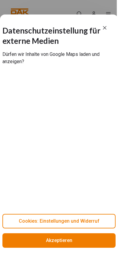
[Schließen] (104, 28)
